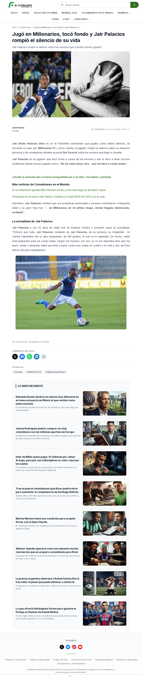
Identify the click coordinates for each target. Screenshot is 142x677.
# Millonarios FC (34, 372)
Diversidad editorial (104, 659)
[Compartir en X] (15, 356)
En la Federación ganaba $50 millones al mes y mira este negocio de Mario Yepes (59, 190)
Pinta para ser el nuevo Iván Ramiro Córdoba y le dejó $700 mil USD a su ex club (58, 196)
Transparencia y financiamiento (71, 663)
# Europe (18, 372)
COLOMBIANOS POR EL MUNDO (97, 13)
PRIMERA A (123, 13)
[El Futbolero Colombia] (20, 5)
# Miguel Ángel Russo (56, 372)
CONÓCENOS (81, 19)
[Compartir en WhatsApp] (29, 356)
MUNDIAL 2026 (69, 13)
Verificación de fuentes (127, 659)
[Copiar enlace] (44, 356)
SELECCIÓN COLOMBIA (45, 13)
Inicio (14, 27)
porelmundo (25, 27)
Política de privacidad (40, 659)
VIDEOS (25, 13)
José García (18, 127)
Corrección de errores (81, 659)
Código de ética (60, 659)
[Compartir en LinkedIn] (36, 356)
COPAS (55, 19)
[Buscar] (134, 5)
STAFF (66, 19)
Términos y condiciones (15, 659)
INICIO (14, 13)
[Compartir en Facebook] (22, 356)
